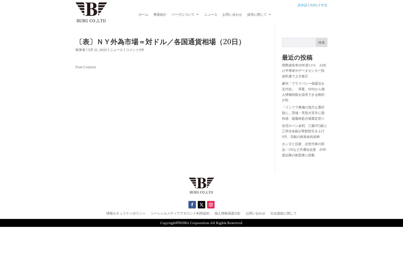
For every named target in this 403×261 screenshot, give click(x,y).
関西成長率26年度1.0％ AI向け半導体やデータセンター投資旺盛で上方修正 (304, 71)
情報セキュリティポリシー (126, 213)
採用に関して (257, 15)
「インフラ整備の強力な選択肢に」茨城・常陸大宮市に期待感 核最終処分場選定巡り (303, 113)
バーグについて (183, 15)
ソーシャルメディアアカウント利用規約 (180, 213)
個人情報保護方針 (228, 213)
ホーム (143, 15)
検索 (321, 42)
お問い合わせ (232, 15)
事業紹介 (160, 15)
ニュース (210, 15)
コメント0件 (135, 49)
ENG (314, 5)
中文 (324, 5)
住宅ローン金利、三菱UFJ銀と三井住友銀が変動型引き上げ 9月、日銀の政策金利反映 (305, 131)
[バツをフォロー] (201, 204)
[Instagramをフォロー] (211, 204)
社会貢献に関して (284, 213)
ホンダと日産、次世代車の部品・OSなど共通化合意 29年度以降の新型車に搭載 (304, 149)
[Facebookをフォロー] (192, 204)
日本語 (302, 5)
